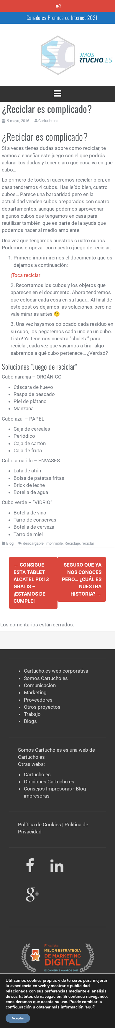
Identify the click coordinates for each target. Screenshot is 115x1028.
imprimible (54, 543)
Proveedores (38, 700)
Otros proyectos (42, 707)
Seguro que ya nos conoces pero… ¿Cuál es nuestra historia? (81, 579)
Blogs (30, 721)
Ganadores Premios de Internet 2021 (62, 17)
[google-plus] (33, 896)
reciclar (88, 543)
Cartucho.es (48, 120)
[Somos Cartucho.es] (57, 54)
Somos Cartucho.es (46, 678)
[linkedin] (57, 867)
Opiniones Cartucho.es (49, 782)
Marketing (35, 692)
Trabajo (32, 714)
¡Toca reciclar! (26, 275)
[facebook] (30, 867)
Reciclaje (72, 543)
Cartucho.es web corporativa (56, 671)
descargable (33, 543)
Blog (10, 543)
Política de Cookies (39, 824)
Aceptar (18, 1018)
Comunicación (40, 685)
